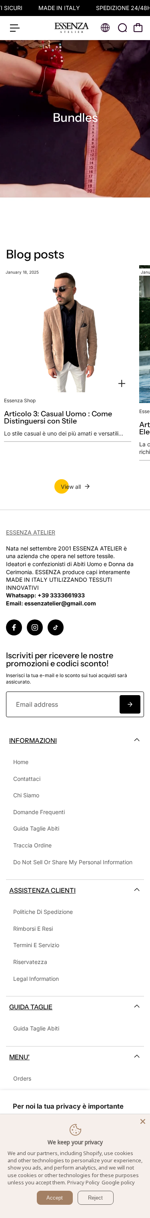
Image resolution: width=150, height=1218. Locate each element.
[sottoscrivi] (130, 704)
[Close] (143, 1121)
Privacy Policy (83, 1182)
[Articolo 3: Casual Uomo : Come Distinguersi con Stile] (67, 329)
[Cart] (138, 28)
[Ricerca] (122, 28)
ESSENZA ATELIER (30, 532)
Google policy (118, 1182)
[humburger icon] (15, 28)
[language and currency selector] (105, 28)
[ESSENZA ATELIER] (72, 27)
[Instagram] (35, 627)
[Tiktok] (56, 627)
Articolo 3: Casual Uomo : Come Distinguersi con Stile (58, 417)
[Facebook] (14, 627)
